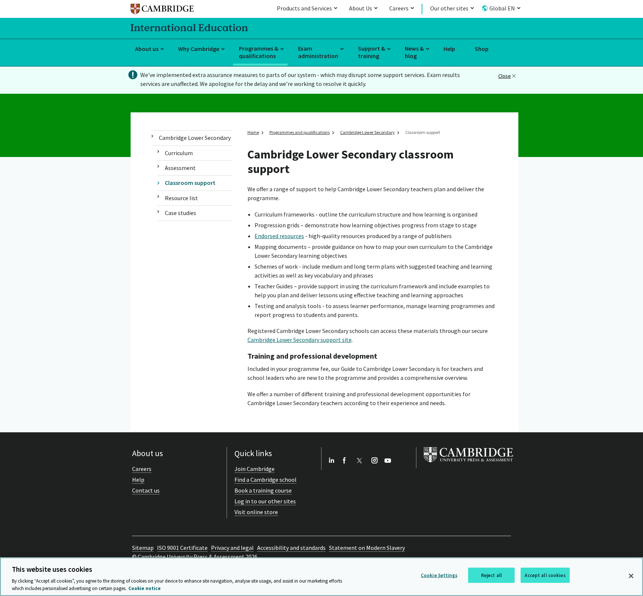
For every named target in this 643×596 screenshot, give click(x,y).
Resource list (181, 198)
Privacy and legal (232, 547)
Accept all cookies (545, 575)
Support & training (371, 52)
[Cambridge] (162, 10)
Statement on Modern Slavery (367, 547)
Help (449, 48)
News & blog (414, 52)
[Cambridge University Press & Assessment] (468, 464)
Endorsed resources (279, 236)
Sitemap (143, 547)
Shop (482, 48)
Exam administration (318, 52)
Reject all (491, 575)
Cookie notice (144, 588)
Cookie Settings (439, 575)
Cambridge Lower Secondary (195, 137)
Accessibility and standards (291, 547)
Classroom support (190, 182)
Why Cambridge (198, 48)
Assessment (180, 168)
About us (147, 48)
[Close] (631, 576)
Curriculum (179, 153)
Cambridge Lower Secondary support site (299, 339)
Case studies (180, 213)
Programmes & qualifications (258, 52)
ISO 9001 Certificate (182, 547)
